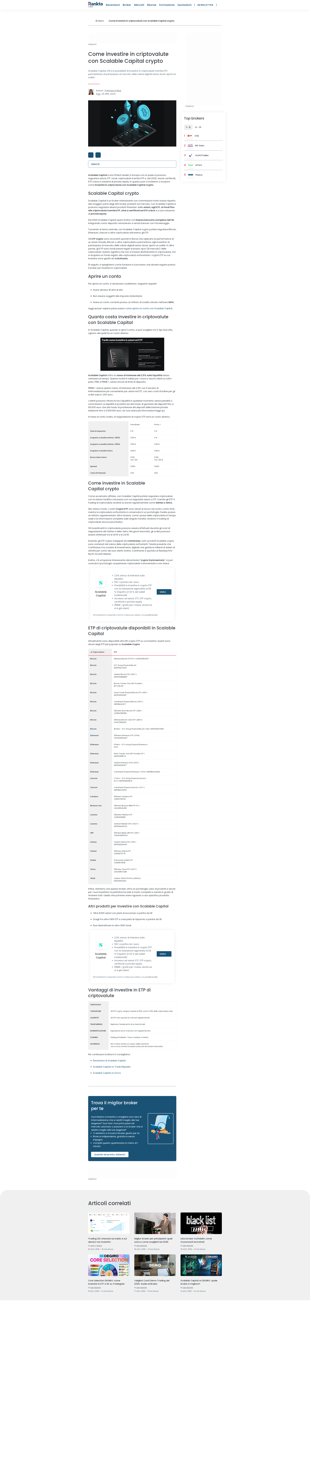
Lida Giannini (141, 1245)
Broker (127, 5)
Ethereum (94, 735)
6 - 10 (198, 127)
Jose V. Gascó (96, 1245)
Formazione (166, 5)
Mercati (139, 5)
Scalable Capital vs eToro (107, 1072)
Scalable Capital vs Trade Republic (112, 1066)
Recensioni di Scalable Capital (109, 1060)
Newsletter (205, 5)
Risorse (151, 5)
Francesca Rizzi (113, 90)
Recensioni (113, 5)
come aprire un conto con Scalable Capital (148, 308)
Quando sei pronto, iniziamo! (109, 1154)
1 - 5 (188, 127)
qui (163, 410)
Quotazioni (184, 5)
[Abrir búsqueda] (220, 5)
